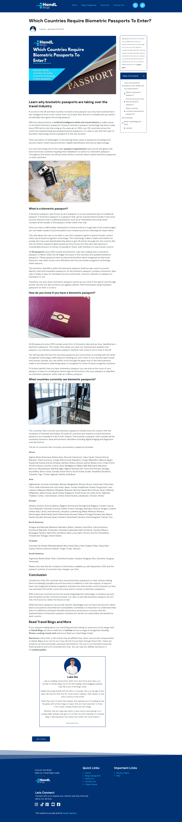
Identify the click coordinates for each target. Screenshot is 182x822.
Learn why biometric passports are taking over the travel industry (134, 86)
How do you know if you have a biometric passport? (135, 102)
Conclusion (128, 118)
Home (74, 5)
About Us (105, 5)
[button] (144, 76)
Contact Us (119, 5)
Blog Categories (89, 5)
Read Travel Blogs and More (132, 122)
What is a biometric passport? (133, 93)
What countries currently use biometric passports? (135, 111)
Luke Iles (129, 128)
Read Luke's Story (72, 723)
